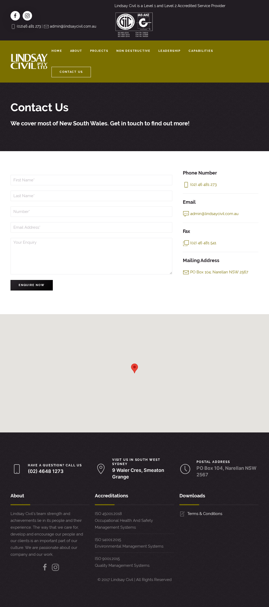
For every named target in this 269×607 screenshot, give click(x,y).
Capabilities (201, 51)
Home (56, 51)
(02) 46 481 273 (203, 184)
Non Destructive (133, 51)
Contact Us (71, 72)
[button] (134, 368)
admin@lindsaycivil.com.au (73, 26)
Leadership (169, 51)
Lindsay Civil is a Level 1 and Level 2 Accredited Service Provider (170, 6)
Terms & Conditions (204, 513)
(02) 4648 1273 (46, 471)
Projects (99, 51)
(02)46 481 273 (29, 26)
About (76, 51)
